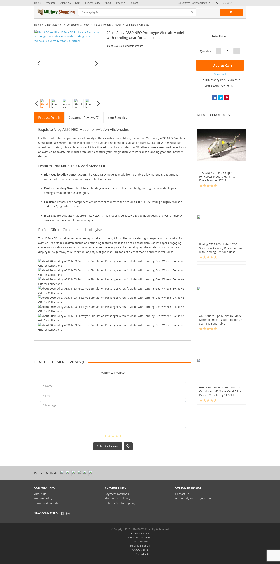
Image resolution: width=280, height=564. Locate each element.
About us (40, 494)
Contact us (182, 494)
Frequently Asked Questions (193, 498)
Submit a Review (107, 446)
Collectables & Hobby (78, 24)
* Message (49, 405)
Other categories (54, 24)
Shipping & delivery (117, 498)
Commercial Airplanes (137, 24)
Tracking (120, 2)
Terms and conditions (48, 503)
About (108, 2)
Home (37, 2)
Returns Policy (92, 2)
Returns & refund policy (120, 503)
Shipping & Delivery (70, 2)
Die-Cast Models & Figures (107, 24)
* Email (47, 395)
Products (50, 2)
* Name (48, 386)
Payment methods (117, 494)
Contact (134, 2)
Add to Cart (222, 65)
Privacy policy (43, 498)
